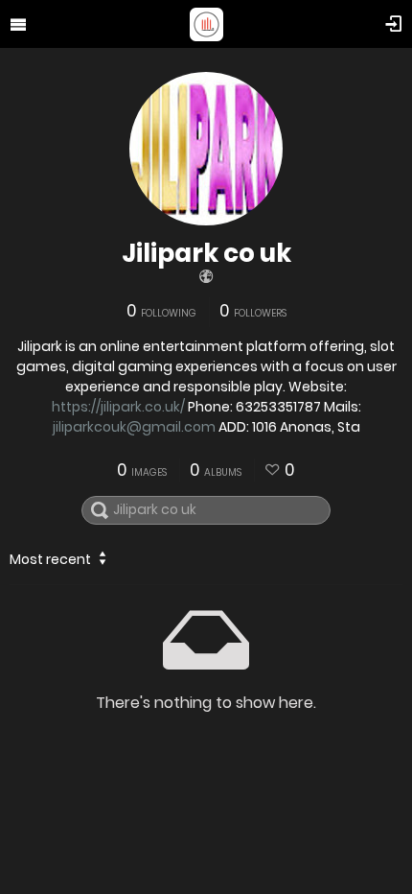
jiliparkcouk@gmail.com (134, 426)
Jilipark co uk (206, 253)
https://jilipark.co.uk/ (118, 406)
